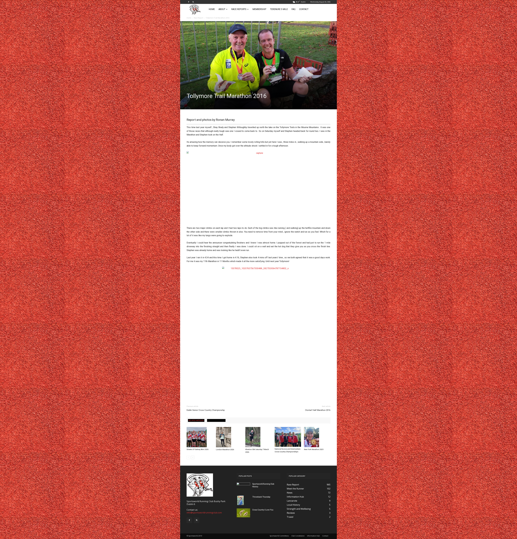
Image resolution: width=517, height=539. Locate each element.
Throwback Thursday (261, 497)
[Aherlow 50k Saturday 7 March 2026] (258, 437)
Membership (259, 9)
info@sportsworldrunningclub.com (204, 512)
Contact (303, 9)
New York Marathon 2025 (313, 449)
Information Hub (313, 536)
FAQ (293, 9)
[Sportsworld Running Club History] (243, 485)
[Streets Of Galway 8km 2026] (200, 437)
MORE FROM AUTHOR (216, 420)
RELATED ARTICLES (196, 420)
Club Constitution (298, 536)
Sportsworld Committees (279, 536)
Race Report (198, 18)
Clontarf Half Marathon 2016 (317, 410)
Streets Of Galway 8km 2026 (197, 449)
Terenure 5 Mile (279, 9)
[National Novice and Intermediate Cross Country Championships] (288, 437)
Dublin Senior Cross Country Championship (206, 410)
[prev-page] (188, 457)
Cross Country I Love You (262, 510)
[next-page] (192, 457)
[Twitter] (193, 2)
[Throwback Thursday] (240, 500)
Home (212, 9)
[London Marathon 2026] (229, 437)
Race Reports (238, 9)
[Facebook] (189, 2)
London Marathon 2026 (225, 450)
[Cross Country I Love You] (243, 512)
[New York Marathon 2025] (317, 437)
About (222, 9)
